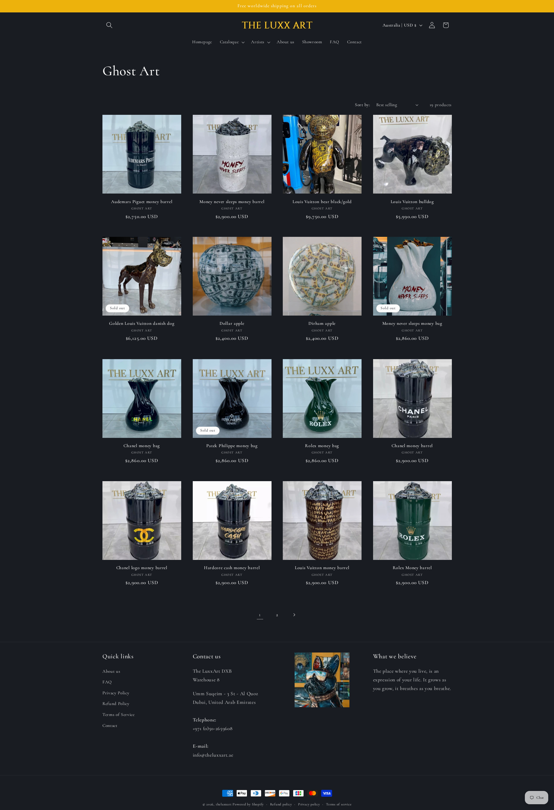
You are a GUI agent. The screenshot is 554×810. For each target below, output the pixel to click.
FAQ (107, 682)
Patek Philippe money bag (232, 445)
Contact (109, 725)
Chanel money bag (141, 445)
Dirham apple (322, 323)
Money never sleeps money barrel (231, 201)
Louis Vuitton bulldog (412, 201)
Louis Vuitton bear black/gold (322, 201)
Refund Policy (116, 703)
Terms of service (338, 804)
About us (111, 671)
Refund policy (281, 804)
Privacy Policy (115, 692)
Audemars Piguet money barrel (141, 201)
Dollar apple (232, 323)
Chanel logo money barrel (141, 567)
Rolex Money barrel (412, 567)
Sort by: (362, 104)
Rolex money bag (322, 445)
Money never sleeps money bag (412, 323)
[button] (109, 25)
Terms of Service (118, 714)
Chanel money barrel (412, 445)
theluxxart (224, 804)
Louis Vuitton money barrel (322, 567)
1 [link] (260, 615)
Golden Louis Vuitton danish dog (141, 323)
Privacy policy (309, 804)
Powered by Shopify (248, 804)
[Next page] (294, 615)
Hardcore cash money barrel (232, 567)
